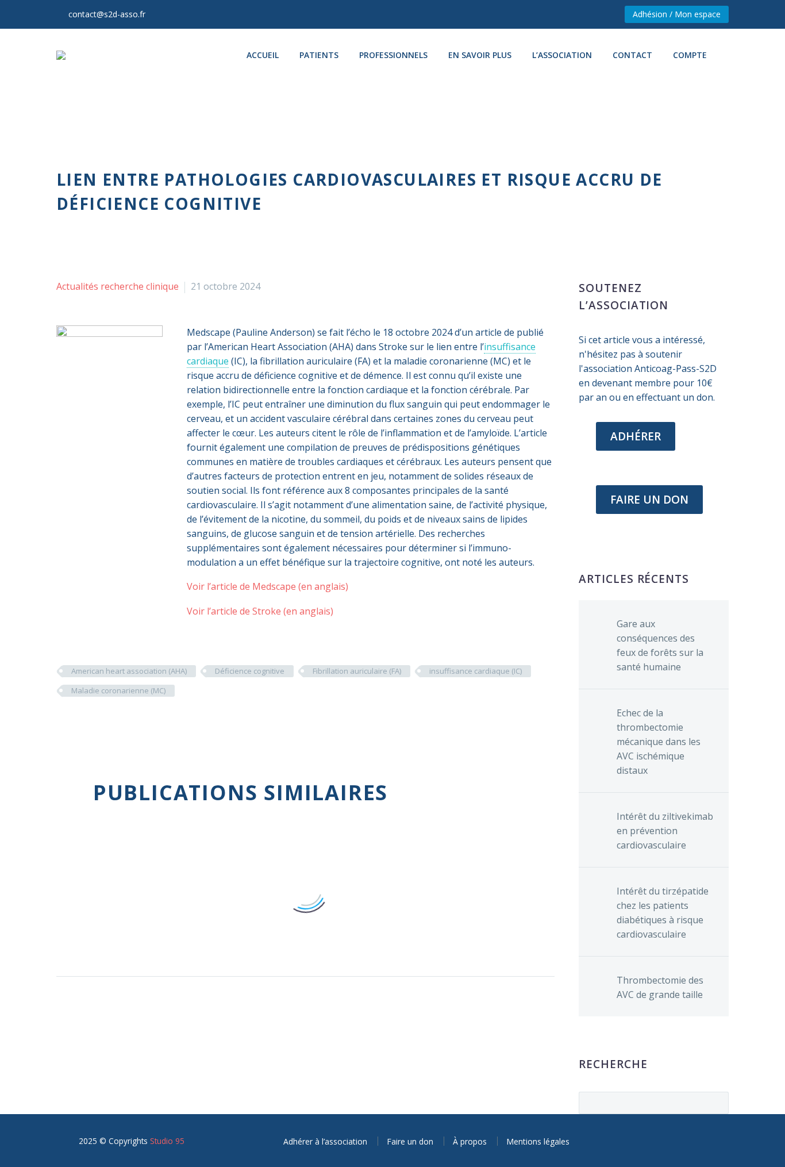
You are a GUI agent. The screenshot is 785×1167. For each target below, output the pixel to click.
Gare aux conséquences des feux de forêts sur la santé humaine (660, 645)
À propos (470, 1141)
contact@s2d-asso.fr (106, 14)
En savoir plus (479, 54)
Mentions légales (537, 1141)
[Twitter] (81, 724)
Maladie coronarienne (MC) (118, 690)
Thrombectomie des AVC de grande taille (660, 987)
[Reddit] (150, 724)
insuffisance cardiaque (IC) (475, 671)
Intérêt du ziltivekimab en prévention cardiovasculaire (665, 830)
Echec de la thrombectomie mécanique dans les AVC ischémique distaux (659, 742)
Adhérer (635, 436)
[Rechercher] (728, 55)
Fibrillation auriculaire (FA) (357, 671)
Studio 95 (167, 1140)
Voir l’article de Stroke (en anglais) (260, 611)
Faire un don (410, 1141)
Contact (632, 54)
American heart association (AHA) (129, 671)
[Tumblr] (115, 724)
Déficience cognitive (249, 671)
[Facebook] (63, 724)
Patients (318, 54)
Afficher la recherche (716, 1103)
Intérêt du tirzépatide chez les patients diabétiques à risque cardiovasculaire (663, 912)
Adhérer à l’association (325, 1141)
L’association (562, 54)
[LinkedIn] (132, 724)
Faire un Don (649, 499)
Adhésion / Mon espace (677, 14)
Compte (690, 54)
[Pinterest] (98, 724)
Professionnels (393, 54)
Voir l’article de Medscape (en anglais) (267, 586)
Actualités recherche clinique (117, 286)
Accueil (263, 54)
